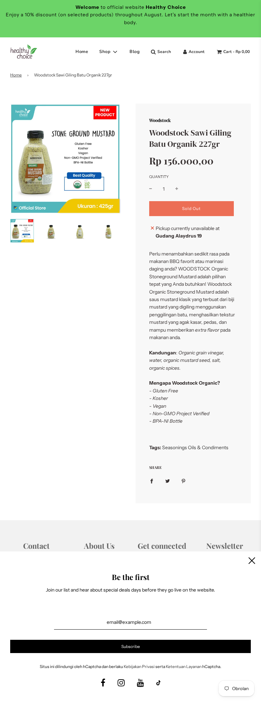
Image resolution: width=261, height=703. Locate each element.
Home (81, 52)
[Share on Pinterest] (183, 481)
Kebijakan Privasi (139, 666)
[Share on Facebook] (151, 481)
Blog (134, 52)
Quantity (159, 176)
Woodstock (160, 120)
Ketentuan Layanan (184, 666)
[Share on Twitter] (167, 481)
